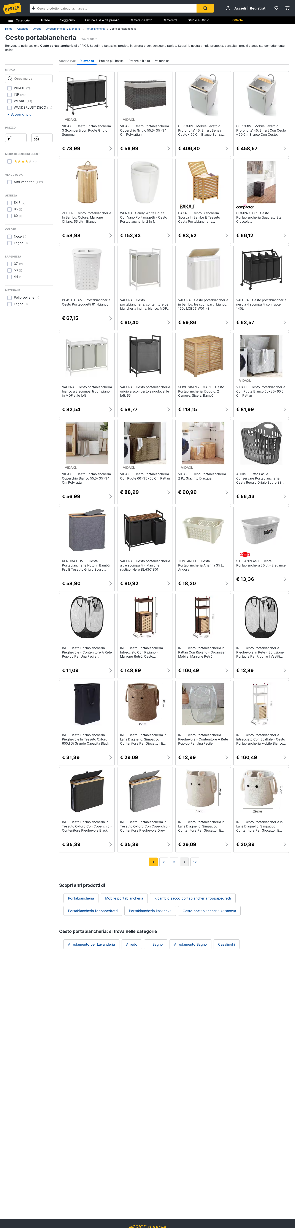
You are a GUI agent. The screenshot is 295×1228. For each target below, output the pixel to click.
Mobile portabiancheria (124, 898)
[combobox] (113, 8)
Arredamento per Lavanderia (63, 28)
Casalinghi (226, 944)
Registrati (258, 8)
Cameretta (170, 20)
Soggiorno (67, 20)
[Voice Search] (33, 8)
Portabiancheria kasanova (150, 911)
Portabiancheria (95, 28)
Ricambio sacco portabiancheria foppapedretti (192, 898)
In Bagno (156, 944)
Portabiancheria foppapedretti (93, 911)
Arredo (45, 20)
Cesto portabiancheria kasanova (209, 911)
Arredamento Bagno (190, 944)
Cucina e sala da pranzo (102, 20)
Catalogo (22, 28)
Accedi (240, 8)
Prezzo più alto (139, 61)
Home (8, 28)
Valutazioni (162, 61)
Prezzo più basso (111, 61)
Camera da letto (141, 20)
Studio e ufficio (198, 20)
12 (195, 862)
